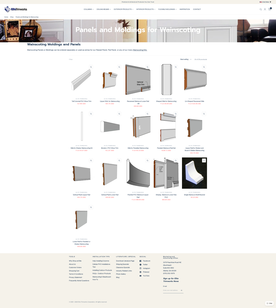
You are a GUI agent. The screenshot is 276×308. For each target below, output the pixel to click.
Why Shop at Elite (75, 261)
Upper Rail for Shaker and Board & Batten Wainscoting (194, 149)
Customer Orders (75, 267)
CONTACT (197, 9)
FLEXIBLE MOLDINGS (166, 9)
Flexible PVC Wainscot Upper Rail (138, 196)
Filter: (71, 59)
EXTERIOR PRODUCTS (123, 9)
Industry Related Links (124, 271)
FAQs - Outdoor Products (102, 273)
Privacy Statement (75, 277)
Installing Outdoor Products (102, 270)
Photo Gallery (121, 274)
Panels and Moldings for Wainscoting (27, 17)
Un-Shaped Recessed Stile (194, 101)
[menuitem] (88, 9)
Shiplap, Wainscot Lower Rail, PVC (166, 196)
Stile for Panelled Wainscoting (138, 148)
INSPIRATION (185, 9)
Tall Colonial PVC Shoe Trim (81, 101)
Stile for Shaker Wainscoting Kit (81, 148)
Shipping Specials (122, 264)
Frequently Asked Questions (79, 280)
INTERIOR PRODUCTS (145, 9)
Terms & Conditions (76, 274)
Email (165, 286)
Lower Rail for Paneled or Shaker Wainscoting (81, 243)
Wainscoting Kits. (140, 50)
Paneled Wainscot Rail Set (166, 148)
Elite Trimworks (81, 98)
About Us (72, 264)
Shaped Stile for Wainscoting (166, 101)
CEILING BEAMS (103, 9)
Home (6, 17)
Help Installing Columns (101, 261)
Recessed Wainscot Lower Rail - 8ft (138, 102)
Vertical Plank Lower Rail (109, 195)
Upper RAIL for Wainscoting (110, 101)
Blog (117, 277)
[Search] (261, 9)
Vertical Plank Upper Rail (81, 195)
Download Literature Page (125, 261)
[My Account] (265, 9)
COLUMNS (88, 9)
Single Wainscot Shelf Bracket (194, 195)
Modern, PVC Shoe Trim (109, 148)
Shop (11, 17)
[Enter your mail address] (181, 290)
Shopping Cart (74, 271)
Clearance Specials (123, 267)
